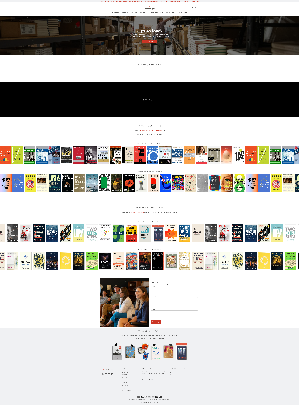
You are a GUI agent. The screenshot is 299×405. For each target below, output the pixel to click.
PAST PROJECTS (160, 13)
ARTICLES (125, 13)
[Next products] (152, 167)
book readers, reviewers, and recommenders (150, 130)
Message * (154, 309)
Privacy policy (144, 402)
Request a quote (174, 374)
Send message (156, 322)
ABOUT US (151, 13)
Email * (153, 296)
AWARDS (142, 13)
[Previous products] (147, 167)
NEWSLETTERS (170, 13)
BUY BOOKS (116, 13)
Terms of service (154, 402)
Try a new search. (149, 41)
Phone (153, 303)
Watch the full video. (150, 100)
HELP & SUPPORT (182, 13)
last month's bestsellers (137, 212)
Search (172, 372)
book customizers (150, 69)
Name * (153, 290)
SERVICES (134, 13)
